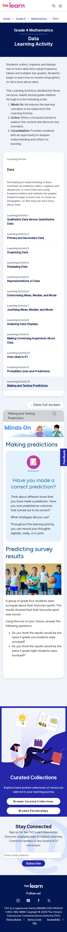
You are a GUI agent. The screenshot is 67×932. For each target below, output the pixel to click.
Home (6, 18)
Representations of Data (23, 281)
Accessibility (53, 919)
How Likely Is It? (17, 356)
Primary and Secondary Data (25, 238)
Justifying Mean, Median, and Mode (30, 309)
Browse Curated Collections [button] (33, 801)
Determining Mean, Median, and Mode (32, 295)
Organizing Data (17, 252)
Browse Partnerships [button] (33, 810)
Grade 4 (21, 18)
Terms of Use (34, 919)
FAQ (35, 923)
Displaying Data (17, 266)
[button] (63, 457)
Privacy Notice (13, 919)
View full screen (45, 405)
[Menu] (60, 5)
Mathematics (39, 18)
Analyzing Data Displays (22, 324)
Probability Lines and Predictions (28, 371)
